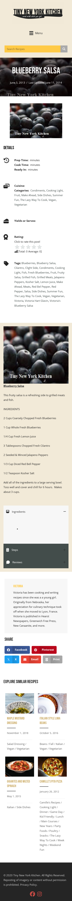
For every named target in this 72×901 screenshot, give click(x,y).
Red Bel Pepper (41, 286)
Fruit (17, 195)
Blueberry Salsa (46, 263)
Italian (59, 744)
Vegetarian (20, 204)
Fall (51, 744)
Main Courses (49, 821)
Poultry (53, 831)
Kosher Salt (32, 282)
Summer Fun (55, 291)
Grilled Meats (45, 277)
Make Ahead (28, 195)
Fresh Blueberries (38, 272)
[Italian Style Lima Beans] (52, 723)
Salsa (27, 291)
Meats (26, 286)
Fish (24, 272)
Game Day (56, 812)
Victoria (18, 300)
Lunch (60, 816)
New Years (46, 826)
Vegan (52, 200)
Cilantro (19, 267)
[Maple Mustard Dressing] (19, 723)
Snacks (44, 835)
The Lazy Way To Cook (33, 200)
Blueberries (28, 263)
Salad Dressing (16, 744)
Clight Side (31, 267)
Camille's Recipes (50, 802)
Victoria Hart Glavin (36, 300)
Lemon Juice (47, 282)
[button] (32, 894)
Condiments (37, 190)
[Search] (63, 48)
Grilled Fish (28, 277)
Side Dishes (44, 195)
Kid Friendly (47, 816)
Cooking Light (54, 190)
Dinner (44, 812)
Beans (43, 744)
